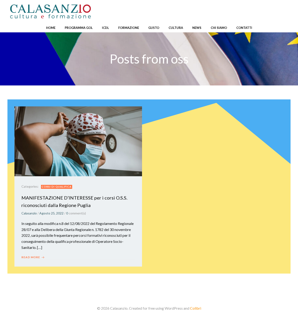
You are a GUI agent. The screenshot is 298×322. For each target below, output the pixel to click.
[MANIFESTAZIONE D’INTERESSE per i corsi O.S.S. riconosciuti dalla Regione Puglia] (78, 141)
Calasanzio (29, 213)
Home (50, 28)
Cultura (176, 28)
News (196, 28)
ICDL (105, 28)
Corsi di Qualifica (56, 186)
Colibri (195, 308)
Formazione (128, 28)
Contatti (244, 28)
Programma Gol (79, 28)
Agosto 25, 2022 (51, 213)
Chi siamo (219, 28)
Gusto (153, 28)
